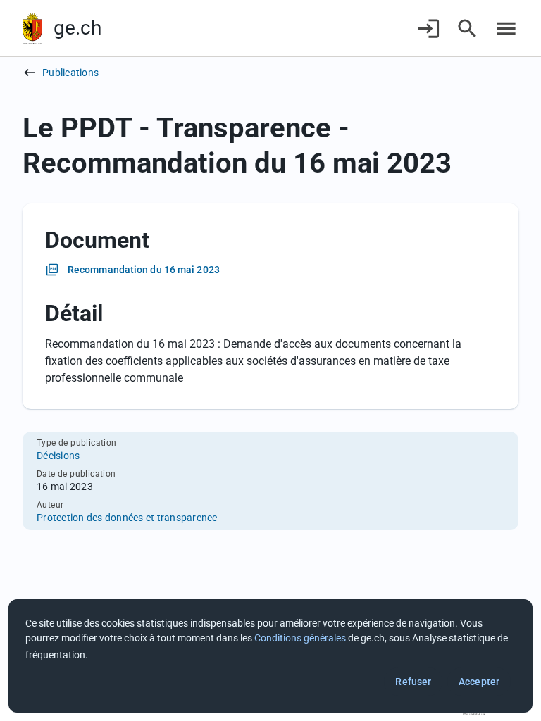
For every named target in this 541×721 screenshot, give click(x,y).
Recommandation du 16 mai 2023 (144, 269)
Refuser (413, 681)
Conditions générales (300, 638)
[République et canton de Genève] (32, 28)
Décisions (58, 455)
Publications (70, 72)
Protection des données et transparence (127, 517)
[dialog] (270, 656)
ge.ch (77, 27)
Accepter (479, 681)
